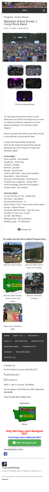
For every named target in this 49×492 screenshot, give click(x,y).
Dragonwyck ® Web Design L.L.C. (32, 471)
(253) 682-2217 (13, 375)
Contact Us (26, 230)
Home (24, 424)
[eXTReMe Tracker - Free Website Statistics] (4, 465)
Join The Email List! (26, 443)
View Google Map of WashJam (17, 397)
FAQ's (6, 341)
